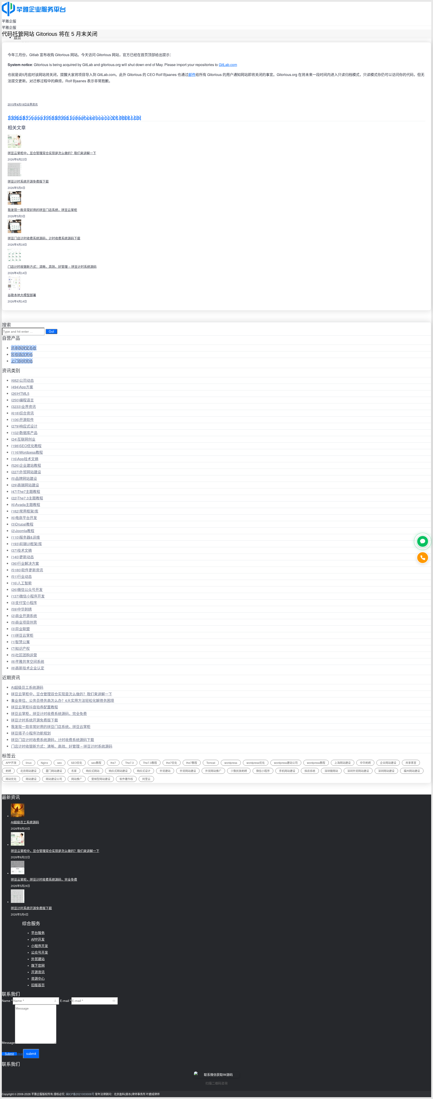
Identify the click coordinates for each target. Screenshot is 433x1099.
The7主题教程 (25, 491)
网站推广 (76, 779)
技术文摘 (21, 550)
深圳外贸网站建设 (358, 771)
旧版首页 (38, 985)
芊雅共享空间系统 (27, 661)
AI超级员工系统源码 (27, 687)
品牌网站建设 (24, 478)
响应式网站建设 (118, 771)
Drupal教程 (22, 524)
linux (29, 763)
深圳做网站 (331, 771)
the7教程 (191, 763)
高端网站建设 (25, 485)
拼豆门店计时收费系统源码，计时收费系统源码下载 (44, 238)
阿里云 (146, 779)
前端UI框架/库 (26, 543)
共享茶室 (410, 763)
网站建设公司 (54, 779)
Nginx (44, 763)
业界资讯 (32, 104)
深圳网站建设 (386, 771)
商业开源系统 (24, 615)
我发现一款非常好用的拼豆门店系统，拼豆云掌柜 (42, 210)
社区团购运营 (24, 654)
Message (8, 1042)
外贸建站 (165, 771)
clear (20, 1053)
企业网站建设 (388, 763)
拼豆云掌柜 (22, 635)
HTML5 (20, 393)
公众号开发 (39, 952)
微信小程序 (263, 771)
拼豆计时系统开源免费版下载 (28, 181)
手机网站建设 (287, 771)
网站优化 (11, 779)
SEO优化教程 (26, 445)
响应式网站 (92, 771)
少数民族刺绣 (239, 771)
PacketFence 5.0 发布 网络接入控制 (112, 117)
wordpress (230, 763)
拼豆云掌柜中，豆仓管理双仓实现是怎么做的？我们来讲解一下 (52, 153)
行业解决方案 (25, 563)
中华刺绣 (21, 609)
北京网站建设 (28, 771)
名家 (74, 771)
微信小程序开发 (28, 596)
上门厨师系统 (22, 361)
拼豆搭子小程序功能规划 (31, 733)
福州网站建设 (412, 771)
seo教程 (96, 763)
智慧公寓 (20, 641)
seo (59, 763)
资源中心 (38, 978)
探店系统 (309, 771)
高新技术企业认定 (27, 668)
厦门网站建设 (54, 771)
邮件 (192, 74)
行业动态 (21, 576)
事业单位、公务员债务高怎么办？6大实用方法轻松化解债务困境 (62, 700)
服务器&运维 (25, 537)
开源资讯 (38, 972)
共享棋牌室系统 (23, 347)
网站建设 (31, 779)
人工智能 (21, 583)
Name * (7, 1001)
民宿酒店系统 (22, 354)
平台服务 (38, 933)
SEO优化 (76, 763)
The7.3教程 (150, 763)
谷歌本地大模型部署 (22, 295)
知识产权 (20, 648)
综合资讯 (22, 413)
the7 (113, 763)
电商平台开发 (24, 517)
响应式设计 (24, 426)
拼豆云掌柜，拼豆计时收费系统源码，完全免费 (49, 713)
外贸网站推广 (213, 771)
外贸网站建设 (26, 471)
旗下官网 (38, 965)
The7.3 (129, 763)
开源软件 (22, 419)
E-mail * (65, 1001)
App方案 (22, 386)
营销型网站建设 (100, 779)
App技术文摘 (24, 458)
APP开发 (11, 763)
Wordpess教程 (27, 452)
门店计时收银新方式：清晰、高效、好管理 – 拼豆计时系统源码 (52, 266)
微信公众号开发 (27, 589)
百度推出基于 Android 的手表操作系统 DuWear (45, 117)
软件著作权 (126, 779)
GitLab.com (228, 64)
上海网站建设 (342, 763)
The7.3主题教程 (27, 498)
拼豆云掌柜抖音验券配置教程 (34, 707)
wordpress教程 (316, 763)
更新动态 (22, 556)
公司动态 (22, 380)
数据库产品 (24, 432)
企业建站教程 (26, 465)
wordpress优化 (255, 763)
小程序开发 (39, 946)
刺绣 (8, 771)
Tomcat (210, 763)
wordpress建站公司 (286, 763)
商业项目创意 (24, 622)
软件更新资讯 (27, 569)
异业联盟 (20, 628)
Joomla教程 (22, 530)
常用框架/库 (24, 511)
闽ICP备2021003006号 (80, 1094)
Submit (9, 1053)
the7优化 (171, 763)
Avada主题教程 (25, 504)
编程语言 (22, 400)
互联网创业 (23, 439)
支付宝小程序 (24, 602)
